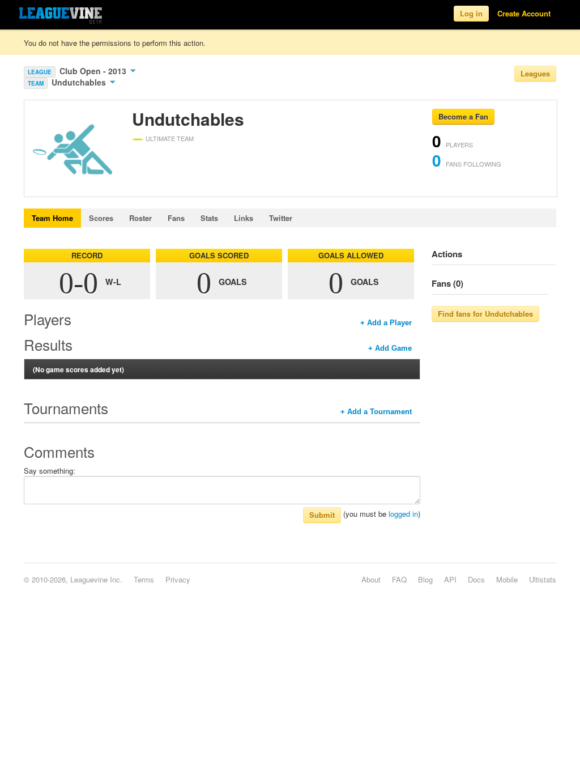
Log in (471, 13)
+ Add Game (390, 348)
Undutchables (80, 82)
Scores (101, 217)
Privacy (177, 579)
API (450, 579)
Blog (425, 579)
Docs (476, 579)
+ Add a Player (386, 322)
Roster (140, 217)
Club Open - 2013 (94, 70)
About (371, 579)
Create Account (524, 13)
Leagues (535, 73)
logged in (403, 513)
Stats (209, 217)
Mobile (507, 579)
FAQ (399, 579)
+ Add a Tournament (376, 411)
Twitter (280, 217)
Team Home (52, 217)
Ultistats (542, 579)
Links (243, 217)
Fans (176, 217)
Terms (144, 579)
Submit (322, 514)
